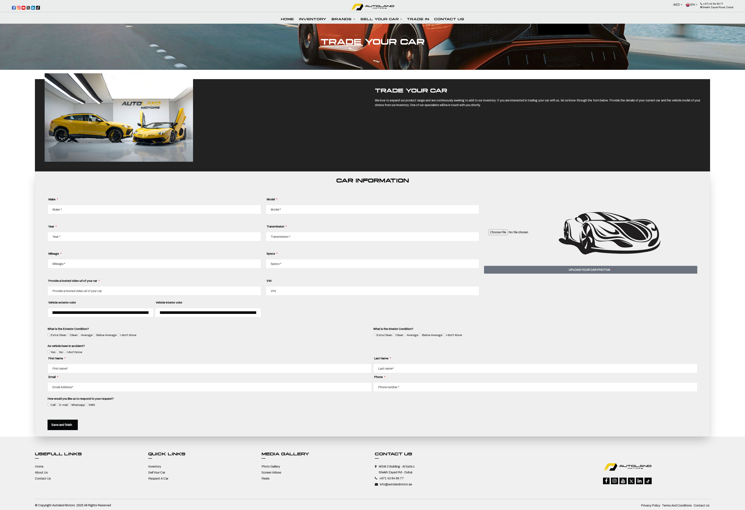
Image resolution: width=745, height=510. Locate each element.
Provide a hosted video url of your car (74, 280)
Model (272, 199)
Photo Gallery (271, 466)
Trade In (418, 19)
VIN (269, 280)
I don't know (74, 352)
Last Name (382, 358)
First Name (57, 358)
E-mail (63, 404)
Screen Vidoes (271, 472)
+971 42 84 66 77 (712, 4)
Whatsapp (78, 404)
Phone (379, 377)
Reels (265, 478)
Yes (53, 352)
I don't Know (128, 335)
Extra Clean (58, 335)
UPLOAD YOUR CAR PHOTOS (591, 269)
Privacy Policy (650, 505)
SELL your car (380, 19)
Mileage (55, 253)
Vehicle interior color (169, 302)
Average (87, 335)
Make (53, 199)
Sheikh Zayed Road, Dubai (717, 7)
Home (287, 19)
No (61, 352)
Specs (272, 253)
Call (53, 404)
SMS (92, 404)
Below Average (106, 335)
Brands (342, 19)
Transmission (277, 226)
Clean (73, 335)
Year (52, 226)
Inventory (154, 466)
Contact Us (449, 19)
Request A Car (158, 478)
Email (53, 377)
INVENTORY (313, 19)
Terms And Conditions (677, 505)
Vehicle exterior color (62, 302)
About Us (41, 472)
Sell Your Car (156, 472)
